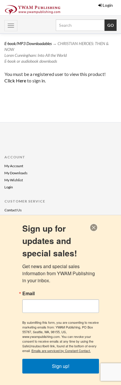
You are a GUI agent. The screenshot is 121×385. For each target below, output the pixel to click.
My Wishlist (13, 180)
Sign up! (60, 366)
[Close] (93, 227)
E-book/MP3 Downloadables (28, 43)
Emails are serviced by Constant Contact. (61, 350)
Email (28, 293)
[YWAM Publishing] (32, 10)
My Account (13, 166)
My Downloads (16, 173)
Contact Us (13, 210)
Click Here (15, 80)
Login (108, 5)
